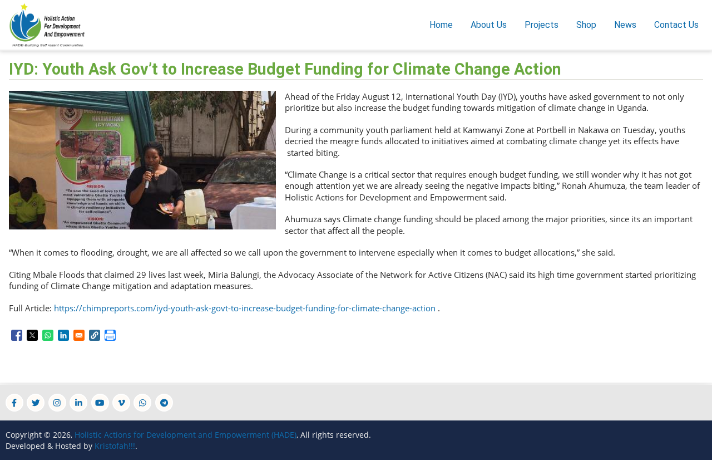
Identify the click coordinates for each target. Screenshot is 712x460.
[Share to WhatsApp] (47, 335)
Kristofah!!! (115, 446)
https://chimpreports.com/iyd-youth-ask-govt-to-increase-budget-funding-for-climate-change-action (245, 308)
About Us (489, 24)
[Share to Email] (79, 335)
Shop (586, 24)
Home (441, 24)
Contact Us (676, 24)
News (625, 24)
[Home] (45, 24)
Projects (541, 24)
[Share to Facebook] (16, 335)
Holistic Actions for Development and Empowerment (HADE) (185, 434)
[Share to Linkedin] (63, 335)
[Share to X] (32, 335)
